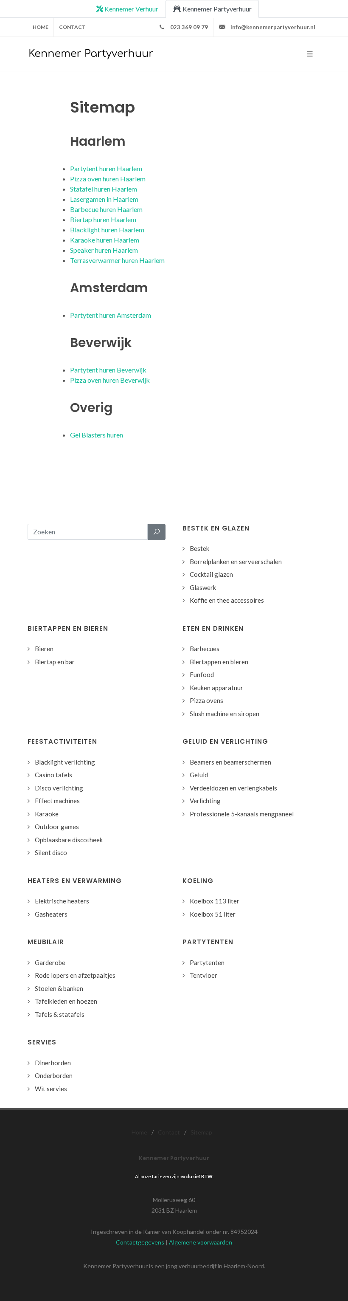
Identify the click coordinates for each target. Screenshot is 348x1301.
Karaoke (47, 814)
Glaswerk (203, 587)
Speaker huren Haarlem (104, 250)
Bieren (44, 648)
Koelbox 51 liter (213, 914)
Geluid (199, 775)
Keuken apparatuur (216, 687)
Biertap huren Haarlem (103, 219)
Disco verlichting (59, 788)
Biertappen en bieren (219, 662)
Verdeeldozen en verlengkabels (233, 788)
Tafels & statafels (59, 1014)
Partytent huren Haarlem (106, 168)
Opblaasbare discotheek (69, 840)
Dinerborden (53, 1063)
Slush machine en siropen (224, 713)
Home (40, 27)
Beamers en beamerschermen (230, 762)
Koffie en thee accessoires (227, 600)
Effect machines (57, 800)
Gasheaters (51, 914)
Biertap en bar (55, 662)
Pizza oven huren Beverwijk (110, 380)
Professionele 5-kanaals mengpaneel (242, 814)
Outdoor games (57, 826)
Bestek (199, 548)
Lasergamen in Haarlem (104, 199)
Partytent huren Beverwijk (108, 370)
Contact (72, 27)
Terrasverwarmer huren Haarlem (117, 260)
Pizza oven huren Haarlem (108, 179)
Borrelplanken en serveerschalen (236, 561)
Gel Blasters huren (96, 435)
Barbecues (204, 648)
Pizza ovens (206, 700)
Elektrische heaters (62, 901)
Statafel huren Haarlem (103, 189)
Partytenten (207, 962)
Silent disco (51, 852)
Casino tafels (53, 775)
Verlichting (205, 800)
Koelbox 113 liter (214, 901)
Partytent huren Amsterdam (110, 315)
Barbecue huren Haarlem (106, 209)
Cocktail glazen (211, 574)
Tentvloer (203, 975)
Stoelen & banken (59, 988)
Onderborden (54, 1075)
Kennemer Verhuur (130, 9)
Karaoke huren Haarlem (104, 240)
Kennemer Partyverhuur (216, 9)
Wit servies (51, 1088)
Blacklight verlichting (65, 762)
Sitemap (201, 1132)
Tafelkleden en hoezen (66, 1001)
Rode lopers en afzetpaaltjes (75, 975)
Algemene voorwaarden (200, 1242)
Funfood (202, 674)
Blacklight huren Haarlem (107, 230)
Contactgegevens (140, 1242)
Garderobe (50, 962)
